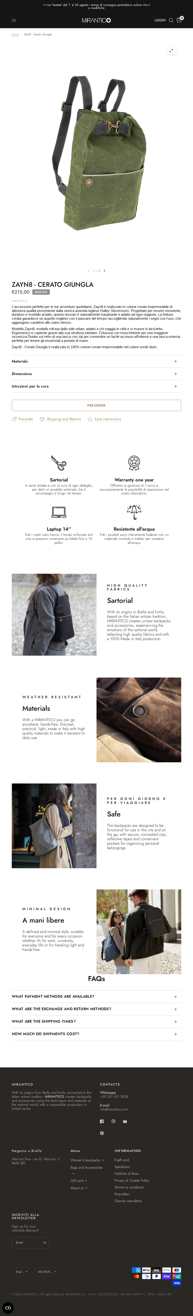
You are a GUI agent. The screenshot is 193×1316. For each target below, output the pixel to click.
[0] (178, 20)
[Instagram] (117, 1121)
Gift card (77, 1180)
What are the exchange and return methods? (61, 1009)
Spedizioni (122, 1166)
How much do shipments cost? (46, 1034)
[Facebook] (105, 1121)
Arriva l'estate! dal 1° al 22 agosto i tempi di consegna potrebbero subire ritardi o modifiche (97, 6)
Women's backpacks (85, 1160)
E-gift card (122, 1160)
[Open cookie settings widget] (8, 1308)
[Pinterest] (105, 1133)
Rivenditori (122, 1194)
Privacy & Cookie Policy (132, 1180)
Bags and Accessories (87, 1167)
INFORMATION (128, 1150)
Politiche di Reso (127, 1173)
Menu (75, 1150)
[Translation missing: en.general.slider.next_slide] (105, 271)
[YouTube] (128, 1122)
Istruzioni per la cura (30, 386)
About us (77, 1188)
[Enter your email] (44, 1242)
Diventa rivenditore (128, 1200)
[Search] (171, 20)
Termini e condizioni (129, 1187)
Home (15, 34)
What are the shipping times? (44, 1021)
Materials (20, 361)
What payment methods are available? (53, 996)
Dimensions (22, 373)
